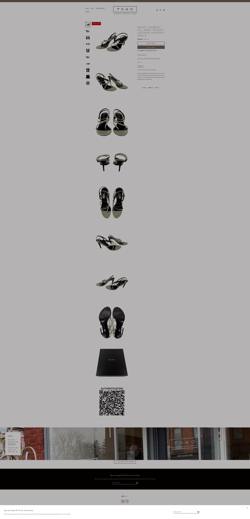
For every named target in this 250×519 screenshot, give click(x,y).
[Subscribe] (198, 511)
